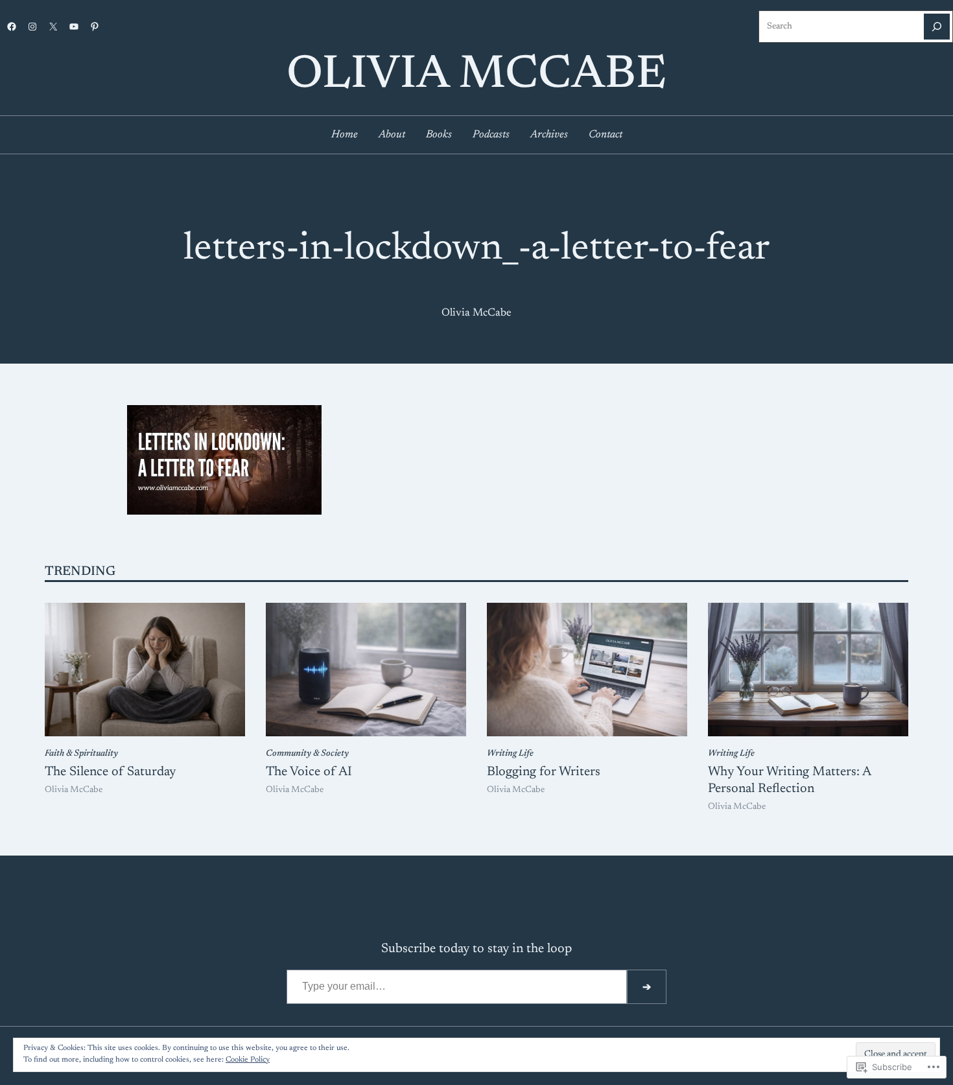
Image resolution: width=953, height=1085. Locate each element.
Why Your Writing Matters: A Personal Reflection (789, 780)
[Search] (937, 27)
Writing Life (510, 753)
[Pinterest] (94, 26)
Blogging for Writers (543, 771)
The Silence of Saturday (110, 771)
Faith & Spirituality (81, 753)
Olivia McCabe (476, 75)
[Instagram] (32, 26)
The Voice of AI (309, 771)
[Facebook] (11, 26)
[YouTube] (74, 26)
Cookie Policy (248, 1060)
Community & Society (307, 753)
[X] (53, 26)
